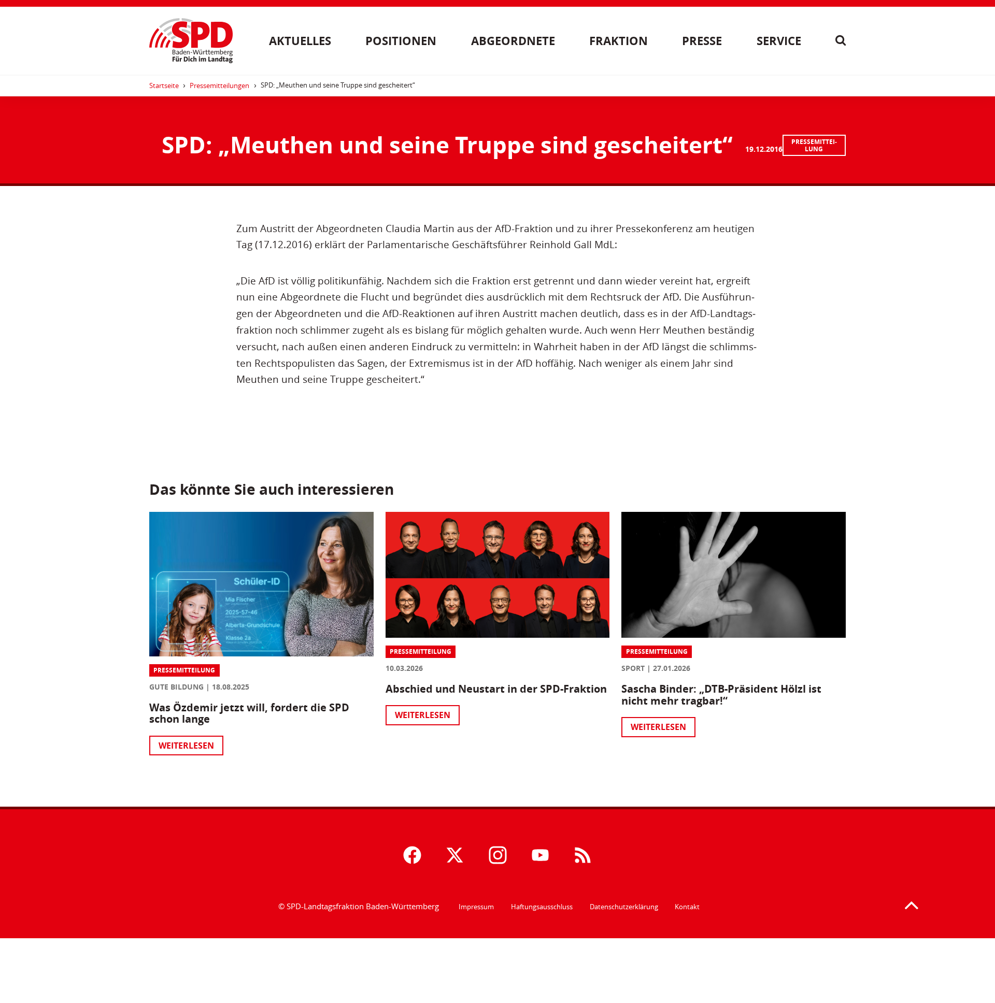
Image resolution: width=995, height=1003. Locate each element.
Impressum (476, 906)
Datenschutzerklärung (624, 906)
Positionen (400, 41)
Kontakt (687, 906)
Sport (633, 668)
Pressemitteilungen (219, 85)
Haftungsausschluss (542, 906)
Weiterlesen (186, 745)
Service (779, 41)
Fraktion (618, 41)
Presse (702, 41)
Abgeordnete (513, 41)
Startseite (164, 85)
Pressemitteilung (814, 145)
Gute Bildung (176, 687)
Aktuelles (300, 41)
